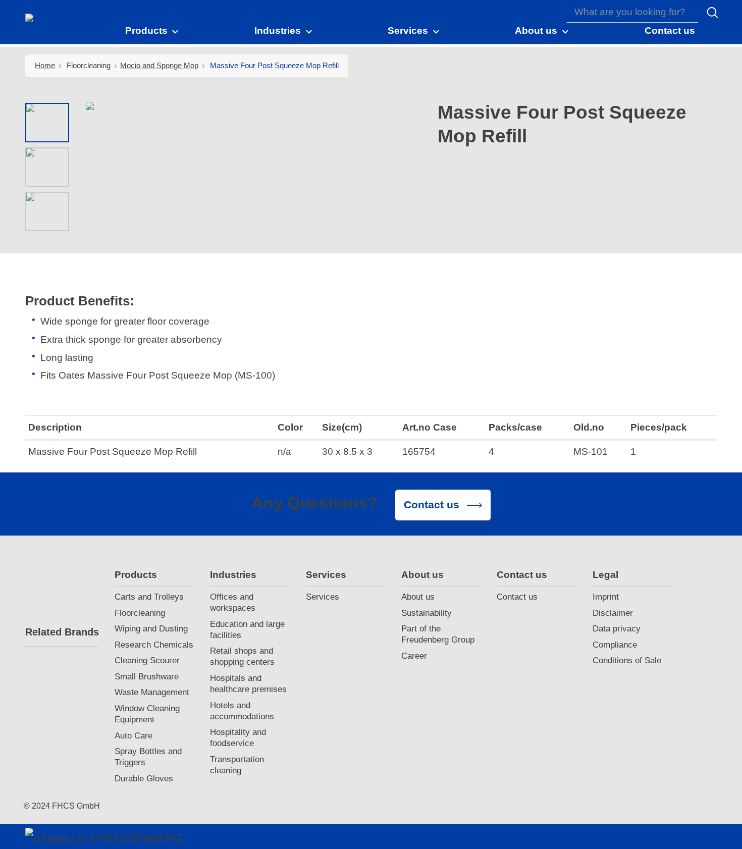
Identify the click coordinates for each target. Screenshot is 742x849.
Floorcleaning (140, 613)
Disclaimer (613, 613)
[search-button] (712, 12)
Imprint (606, 597)
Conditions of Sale (627, 660)
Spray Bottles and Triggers (148, 757)
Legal (605, 574)
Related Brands (61, 632)
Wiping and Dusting (151, 628)
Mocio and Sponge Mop (159, 65)
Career (414, 656)
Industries (233, 574)
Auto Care (133, 735)
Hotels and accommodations (242, 711)
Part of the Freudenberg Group (437, 634)
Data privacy (617, 628)
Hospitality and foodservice (238, 737)
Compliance (615, 645)
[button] (152, 30)
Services (326, 574)
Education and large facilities (247, 629)
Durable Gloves (144, 778)
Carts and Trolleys (149, 597)
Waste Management (152, 692)
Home (45, 65)
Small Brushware (147, 676)
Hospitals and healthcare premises (248, 683)
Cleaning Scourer (147, 660)
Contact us (522, 574)
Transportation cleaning (237, 765)
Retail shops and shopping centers (242, 656)
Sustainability (426, 613)
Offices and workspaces (232, 602)
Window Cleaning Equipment (147, 714)
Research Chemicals (154, 645)
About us (422, 574)
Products (136, 574)
